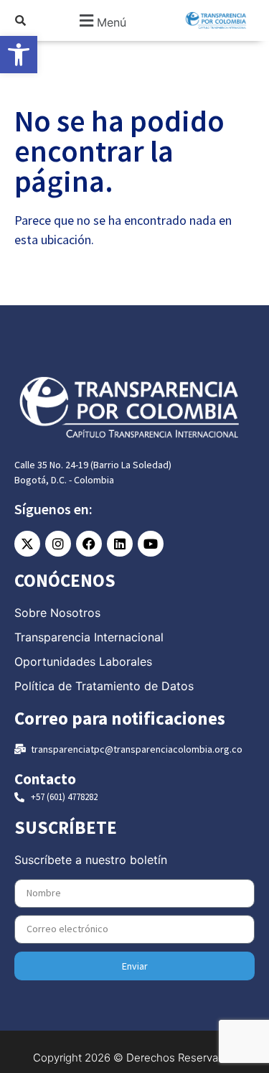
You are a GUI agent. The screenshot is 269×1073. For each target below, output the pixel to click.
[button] (100, 20)
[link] (18, 54)
